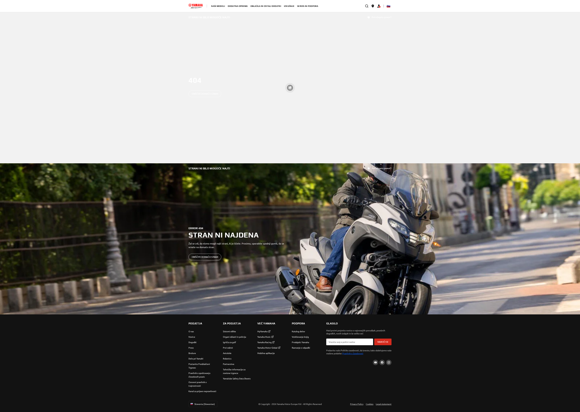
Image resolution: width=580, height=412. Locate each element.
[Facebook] (382, 362)
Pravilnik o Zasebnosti (352, 353)
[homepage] (195, 6)
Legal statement (384, 404)
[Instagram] (389, 362)
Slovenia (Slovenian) (204, 404)
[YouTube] (375, 362)
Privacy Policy (356, 404)
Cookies (369, 404)
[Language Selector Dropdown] (388, 6)
